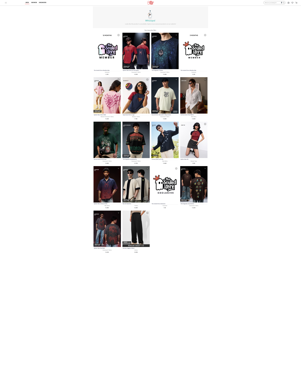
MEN (27, 2)
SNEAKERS (42, 2)
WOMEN (34, 2)
